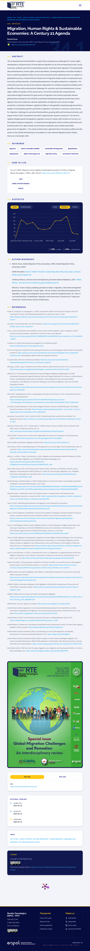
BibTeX (20, 188)
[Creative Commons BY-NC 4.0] (12, 931)
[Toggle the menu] (80, 5)
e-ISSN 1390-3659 (13, 922)
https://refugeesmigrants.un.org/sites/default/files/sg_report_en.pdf (34, 620)
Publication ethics (46, 929)
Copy (21, 179)
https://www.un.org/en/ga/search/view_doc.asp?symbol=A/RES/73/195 (57, 644)
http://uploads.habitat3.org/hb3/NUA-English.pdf (45, 627)
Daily (55, 207)
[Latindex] (50, 945)
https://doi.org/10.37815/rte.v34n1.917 (56, 173)
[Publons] (65, 945)
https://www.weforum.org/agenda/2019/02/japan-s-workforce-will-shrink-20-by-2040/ (39, 369)
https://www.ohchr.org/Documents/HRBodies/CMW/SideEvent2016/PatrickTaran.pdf (39, 533)
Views (14, 207)
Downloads (26, 207)
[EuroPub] (43, 945)
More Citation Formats (21, 183)
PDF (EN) (27, 777)
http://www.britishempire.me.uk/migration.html (26, 346)
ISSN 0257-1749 (12, 919)
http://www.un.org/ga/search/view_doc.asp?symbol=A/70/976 (35, 613)
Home (9, 17)
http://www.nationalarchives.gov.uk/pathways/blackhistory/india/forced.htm (37, 431)
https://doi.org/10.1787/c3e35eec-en (56, 442)
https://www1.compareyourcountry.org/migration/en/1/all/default (38, 438)
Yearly (75, 207)
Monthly (64, 207)
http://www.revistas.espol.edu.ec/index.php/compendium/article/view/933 (48, 558)
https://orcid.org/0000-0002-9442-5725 (23, 45)
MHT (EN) (62, 777)
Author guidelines (46, 925)
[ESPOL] (21, 944)
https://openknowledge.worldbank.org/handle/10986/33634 (47, 651)
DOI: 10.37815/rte (13, 926)
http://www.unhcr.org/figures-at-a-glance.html (54, 604)
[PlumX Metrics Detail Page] (45, 886)
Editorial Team (45, 922)
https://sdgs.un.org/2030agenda (58, 634)
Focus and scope (45, 918)
